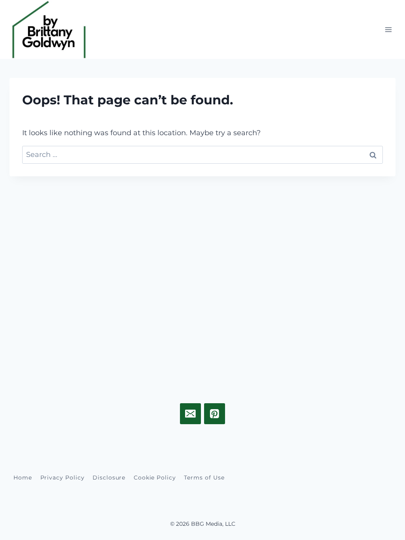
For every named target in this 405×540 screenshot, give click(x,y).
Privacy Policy (62, 477)
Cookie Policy (155, 477)
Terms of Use (204, 477)
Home (22, 477)
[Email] (190, 413)
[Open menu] (388, 29)
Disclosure (109, 477)
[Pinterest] (214, 413)
